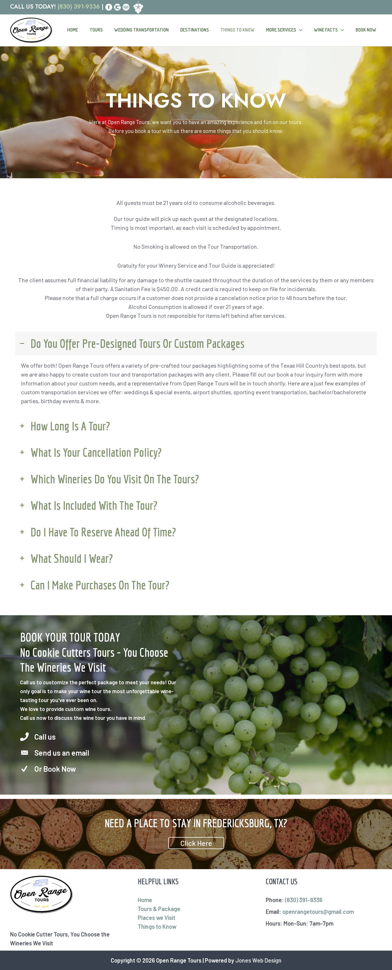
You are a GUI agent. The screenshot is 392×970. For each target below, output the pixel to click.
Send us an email (61, 752)
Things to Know (157, 926)
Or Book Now (55, 768)
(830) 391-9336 (79, 7)
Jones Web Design (258, 960)
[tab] (196, 343)
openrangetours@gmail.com (318, 911)
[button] (196, 843)
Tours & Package (159, 908)
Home (145, 899)
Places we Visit (156, 917)
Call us (45, 736)
